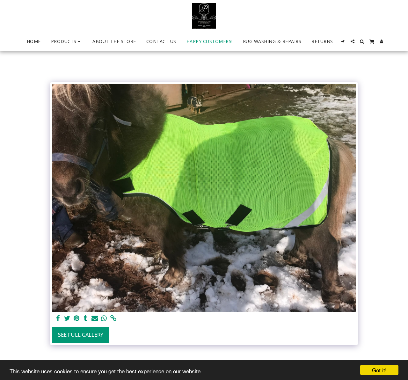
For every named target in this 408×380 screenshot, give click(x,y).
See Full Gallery (80, 334)
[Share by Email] (94, 318)
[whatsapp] (104, 318)
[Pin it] (76, 318)
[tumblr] (85, 318)
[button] (343, 41)
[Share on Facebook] (58, 318)
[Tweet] (67, 318)
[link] (113, 318)
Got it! (379, 370)
